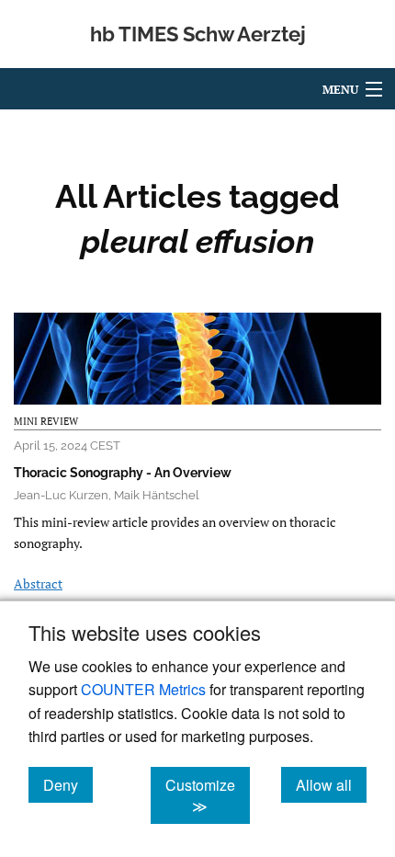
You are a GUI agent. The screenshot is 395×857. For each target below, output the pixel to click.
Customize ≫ (207, 795)
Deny (68, 784)
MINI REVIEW (46, 421)
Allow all (331, 784)
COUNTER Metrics (143, 689)
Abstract (38, 583)
